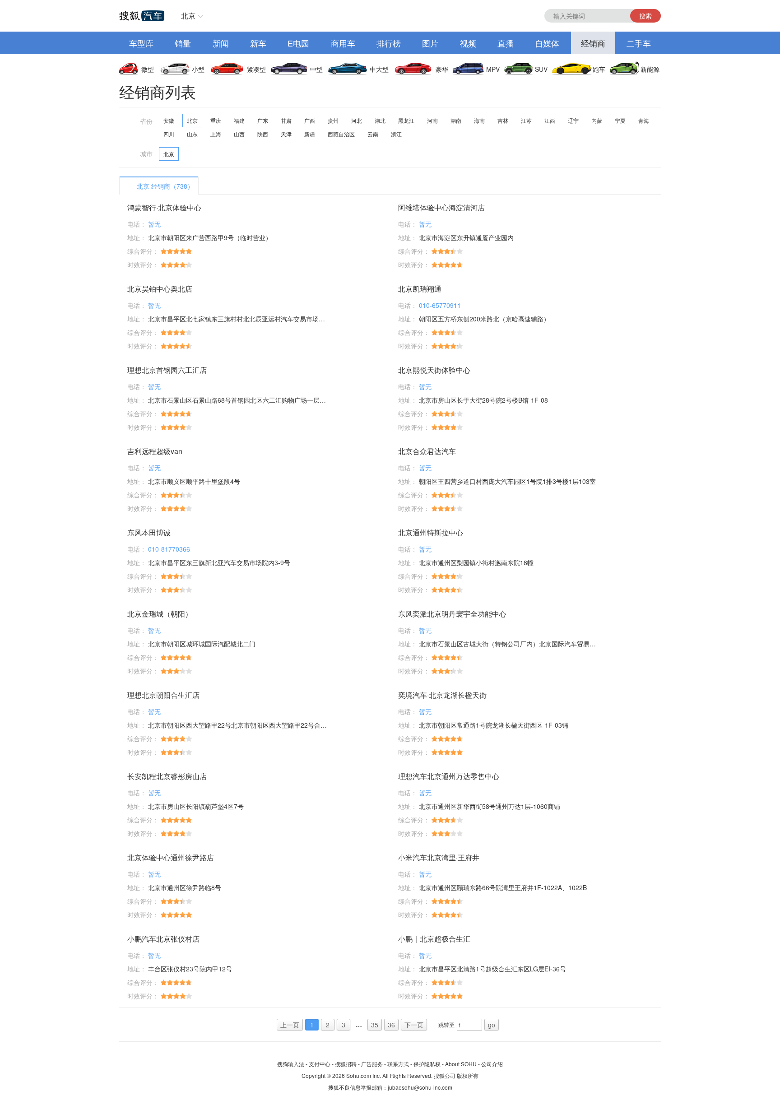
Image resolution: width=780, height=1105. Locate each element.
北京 (188, 15)
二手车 (639, 43)
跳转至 (446, 1024)
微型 (147, 69)
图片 (430, 43)
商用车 (343, 43)
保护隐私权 (427, 1064)
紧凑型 (256, 69)
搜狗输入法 (290, 1064)
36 (391, 1024)
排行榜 (388, 43)
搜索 (645, 15)
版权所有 (467, 1075)
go (491, 1024)
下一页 (413, 1024)
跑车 (599, 69)
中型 (316, 69)
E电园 (298, 43)
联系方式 (398, 1064)
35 (374, 1024)
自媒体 (547, 43)
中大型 (379, 69)
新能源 (650, 69)
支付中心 (319, 1064)
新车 (258, 43)
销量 (183, 43)
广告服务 (372, 1064)
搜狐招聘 (346, 1064)
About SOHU (461, 1064)
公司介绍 (492, 1064)
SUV (541, 69)
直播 (505, 43)
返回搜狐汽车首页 (141, 16)
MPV (493, 69)
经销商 (593, 43)
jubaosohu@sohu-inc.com (420, 1087)
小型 (198, 69)
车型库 (141, 43)
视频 (468, 43)
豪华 (442, 69)
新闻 (221, 43)
